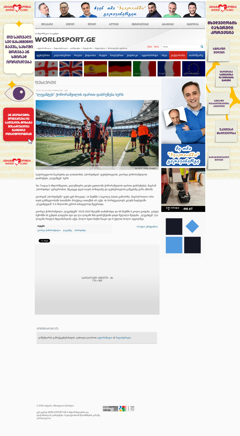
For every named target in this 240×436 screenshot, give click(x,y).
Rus (156, 47)
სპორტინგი (80, 230)
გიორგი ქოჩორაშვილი (48, 230)
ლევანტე (67, 230)
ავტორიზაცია (44, 48)
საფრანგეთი (167, 73)
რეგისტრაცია (61, 48)
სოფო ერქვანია (147, 226)
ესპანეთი (91, 73)
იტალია (139, 73)
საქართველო (44, 73)
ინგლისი (66, 73)
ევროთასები (191, 73)
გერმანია (116, 73)
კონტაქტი (75, 48)
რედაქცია (100, 48)
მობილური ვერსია (117, 48)
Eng (149, 47)
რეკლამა (87, 48)
